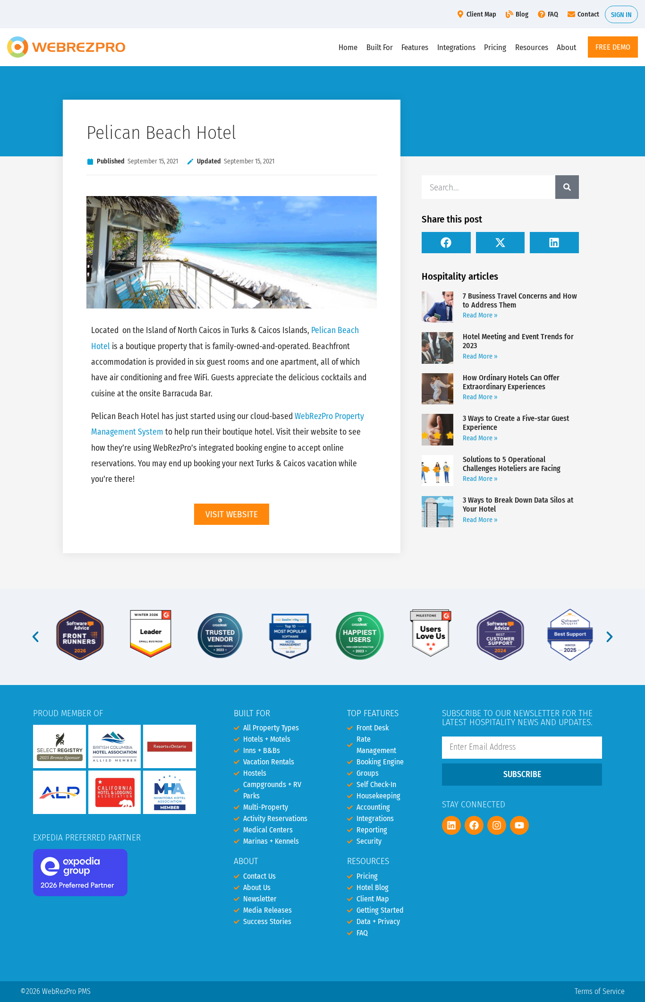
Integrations (456, 47)
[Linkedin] (451, 825)
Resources (531, 47)
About (566, 47)
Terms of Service (600, 991)
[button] (446, 242)
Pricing (495, 47)
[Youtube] (519, 825)
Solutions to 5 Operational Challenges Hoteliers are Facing (511, 464)
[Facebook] (474, 825)
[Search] (567, 187)
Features (414, 47)
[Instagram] (496, 825)
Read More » (480, 315)
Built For (379, 47)
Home (348, 47)
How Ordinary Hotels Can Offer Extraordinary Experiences (511, 382)
